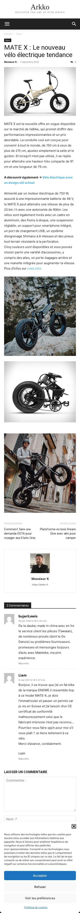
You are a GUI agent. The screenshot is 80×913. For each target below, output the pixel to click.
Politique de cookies (35, 907)
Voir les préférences (40, 898)
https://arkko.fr (40, 584)
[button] (74, 826)
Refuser (40, 887)
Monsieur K (10, 61)
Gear (19, 33)
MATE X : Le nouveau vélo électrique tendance (38, 51)
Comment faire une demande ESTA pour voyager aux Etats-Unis (19, 533)
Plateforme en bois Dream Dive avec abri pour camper (58, 533)
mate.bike (34, 268)
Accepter (40, 876)
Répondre (23, 663)
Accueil (8, 33)
